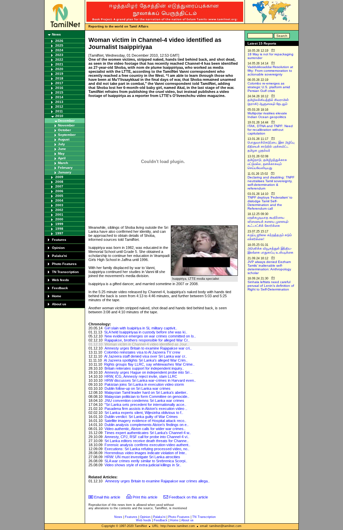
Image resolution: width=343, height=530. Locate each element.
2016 (59, 88)
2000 (59, 219)
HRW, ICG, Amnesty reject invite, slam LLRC (141, 376)
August (63, 139)
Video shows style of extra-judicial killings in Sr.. (143, 465)
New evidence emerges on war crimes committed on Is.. (150, 336)
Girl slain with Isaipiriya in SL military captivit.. (141, 328)
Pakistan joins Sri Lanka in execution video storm (144, 384)
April (62, 158)
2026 (59, 41)
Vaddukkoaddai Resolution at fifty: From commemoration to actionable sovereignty (270, 70)
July (61, 144)
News (56, 34)
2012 (59, 106)
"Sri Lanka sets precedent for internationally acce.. (145, 405)
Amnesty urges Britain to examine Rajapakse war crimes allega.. (157, 481)
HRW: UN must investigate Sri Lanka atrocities (142, 457)
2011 (59, 111)
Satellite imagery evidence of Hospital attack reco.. (145, 421)
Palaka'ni (59, 256)
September (67, 135)
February (65, 167)
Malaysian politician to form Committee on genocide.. (147, 396)
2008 (59, 181)
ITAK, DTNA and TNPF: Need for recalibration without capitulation (270, 129)
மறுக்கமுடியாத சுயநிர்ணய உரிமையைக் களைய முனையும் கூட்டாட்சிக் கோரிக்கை (268, 221)
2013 (59, 102)
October (64, 130)
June (62, 149)
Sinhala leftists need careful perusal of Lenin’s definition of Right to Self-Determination (271, 285)
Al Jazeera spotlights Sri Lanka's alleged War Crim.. (146, 360)
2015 (59, 92)
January (64, 172)
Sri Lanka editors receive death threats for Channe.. (147, 441)
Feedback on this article (188, 497)
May (61, 153)
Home (56, 296)
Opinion (58, 248)
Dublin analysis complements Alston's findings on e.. (147, 425)
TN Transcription (65, 272)
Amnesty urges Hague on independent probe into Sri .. (148, 372)
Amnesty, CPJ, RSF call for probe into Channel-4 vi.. (147, 437)
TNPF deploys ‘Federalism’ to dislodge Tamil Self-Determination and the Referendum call (270, 203)
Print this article (145, 497)
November (66, 125)
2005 (59, 196)
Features (59, 240)
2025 (59, 45)
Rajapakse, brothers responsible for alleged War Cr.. (147, 340)
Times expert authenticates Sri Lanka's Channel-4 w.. (148, 433)
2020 (59, 69)
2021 (59, 64)
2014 (59, 97)
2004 (59, 200)
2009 (59, 177)
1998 (59, 228)
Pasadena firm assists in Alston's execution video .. (146, 409)
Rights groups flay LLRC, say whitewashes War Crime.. (149, 364)
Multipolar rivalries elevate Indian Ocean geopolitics (267, 115)
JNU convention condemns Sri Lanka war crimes (144, 401)
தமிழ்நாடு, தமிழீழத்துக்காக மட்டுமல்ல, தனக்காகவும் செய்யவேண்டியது (267, 164)
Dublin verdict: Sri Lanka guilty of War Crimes (141, 417)
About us (59, 304)
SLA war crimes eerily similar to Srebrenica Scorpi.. (146, 461)
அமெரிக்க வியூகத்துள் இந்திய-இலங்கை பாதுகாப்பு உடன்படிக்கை (270, 250)
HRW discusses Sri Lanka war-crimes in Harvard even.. (150, 380)
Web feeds (60, 280)
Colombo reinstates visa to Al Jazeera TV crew (142, 352)
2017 (59, 83)
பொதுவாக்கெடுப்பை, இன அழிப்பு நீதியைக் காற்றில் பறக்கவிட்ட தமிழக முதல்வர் (271, 146)
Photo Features (64, 264)
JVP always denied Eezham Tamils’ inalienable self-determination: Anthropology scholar (269, 267)
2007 (59, 186)
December (66, 120)
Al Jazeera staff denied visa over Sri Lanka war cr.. (145, 356)
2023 (59, 55)
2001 (59, 214)
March (63, 163)
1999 (59, 224)
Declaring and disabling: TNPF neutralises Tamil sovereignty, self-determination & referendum (271, 182)
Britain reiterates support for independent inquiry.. (144, 368)
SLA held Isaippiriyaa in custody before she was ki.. (145, 332)
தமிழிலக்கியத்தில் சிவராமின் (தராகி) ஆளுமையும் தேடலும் (268, 102)
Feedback (60, 288)
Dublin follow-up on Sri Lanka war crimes (137, 388)
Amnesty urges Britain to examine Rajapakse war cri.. (148, 348)
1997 (59, 233)
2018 (59, 78)
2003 (59, 205)
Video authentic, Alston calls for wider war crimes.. (145, 429)
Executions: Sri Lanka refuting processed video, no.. (147, 449)
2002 (59, 210)
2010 (59, 116)
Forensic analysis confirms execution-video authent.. (147, 445)
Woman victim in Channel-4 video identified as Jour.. (147, 344)
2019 (59, 73)
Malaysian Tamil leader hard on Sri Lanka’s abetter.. (146, 392)
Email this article (107, 497)
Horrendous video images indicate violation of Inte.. (146, 453)
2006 (59, 191)
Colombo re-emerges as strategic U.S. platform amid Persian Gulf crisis (269, 87)
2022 (59, 59)
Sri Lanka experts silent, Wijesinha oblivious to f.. (144, 413)
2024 (59, 50)
